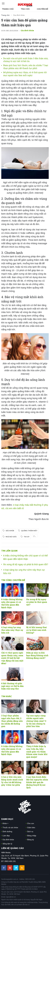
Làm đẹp (6, 836)
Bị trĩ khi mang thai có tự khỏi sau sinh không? (36, 630)
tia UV (26, 537)
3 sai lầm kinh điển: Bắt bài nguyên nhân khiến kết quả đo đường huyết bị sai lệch (37, 782)
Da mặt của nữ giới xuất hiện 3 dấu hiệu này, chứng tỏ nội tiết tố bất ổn (25, 59)
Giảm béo (31, 827)
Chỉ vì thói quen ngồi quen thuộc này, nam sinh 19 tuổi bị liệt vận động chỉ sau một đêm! (12, 658)
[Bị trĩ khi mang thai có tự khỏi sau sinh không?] (37, 618)
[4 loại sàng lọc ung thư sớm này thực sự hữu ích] (12, 618)
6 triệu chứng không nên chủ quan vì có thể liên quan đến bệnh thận (11, 603)
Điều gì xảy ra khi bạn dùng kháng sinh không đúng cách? (37, 655)
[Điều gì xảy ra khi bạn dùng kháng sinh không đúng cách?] (37, 643)
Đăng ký (30, 840)
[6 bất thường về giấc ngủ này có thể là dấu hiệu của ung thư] (12, 674)
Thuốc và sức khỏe (10, 827)
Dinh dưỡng (7, 831)
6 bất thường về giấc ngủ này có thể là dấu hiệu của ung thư (12, 686)
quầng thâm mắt (29, 531)
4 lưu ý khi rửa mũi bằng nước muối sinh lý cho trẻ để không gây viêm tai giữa (12, 781)
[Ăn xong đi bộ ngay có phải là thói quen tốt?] (37, 590)
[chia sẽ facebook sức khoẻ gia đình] (4, 868)
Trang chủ (8, 9)
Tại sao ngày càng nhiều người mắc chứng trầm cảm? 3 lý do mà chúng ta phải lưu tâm (36, 721)
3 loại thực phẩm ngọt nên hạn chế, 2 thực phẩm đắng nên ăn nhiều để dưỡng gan (12, 721)
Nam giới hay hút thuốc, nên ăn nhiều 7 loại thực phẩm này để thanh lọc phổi (25, 66)
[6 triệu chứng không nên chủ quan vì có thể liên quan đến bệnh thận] (12, 590)
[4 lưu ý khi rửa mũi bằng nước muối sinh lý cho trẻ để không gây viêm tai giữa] (12, 767)
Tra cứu (25, 9)
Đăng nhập (31, 836)
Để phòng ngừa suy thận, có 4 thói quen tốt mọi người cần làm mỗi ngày (25, 73)
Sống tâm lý (7, 844)
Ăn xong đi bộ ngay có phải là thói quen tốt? (25, 564)
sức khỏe (10, 531)
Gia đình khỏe (19, 15)
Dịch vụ (30, 831)
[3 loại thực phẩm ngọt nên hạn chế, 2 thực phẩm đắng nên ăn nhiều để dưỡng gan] (12, 706)
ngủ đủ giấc (11, 537)
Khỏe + (5, 823)
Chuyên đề (42, 9)
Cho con (30, 823)
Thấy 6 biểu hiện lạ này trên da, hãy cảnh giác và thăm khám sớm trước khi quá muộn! (36, 751)
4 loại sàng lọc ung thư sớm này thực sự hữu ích (12, 630)
